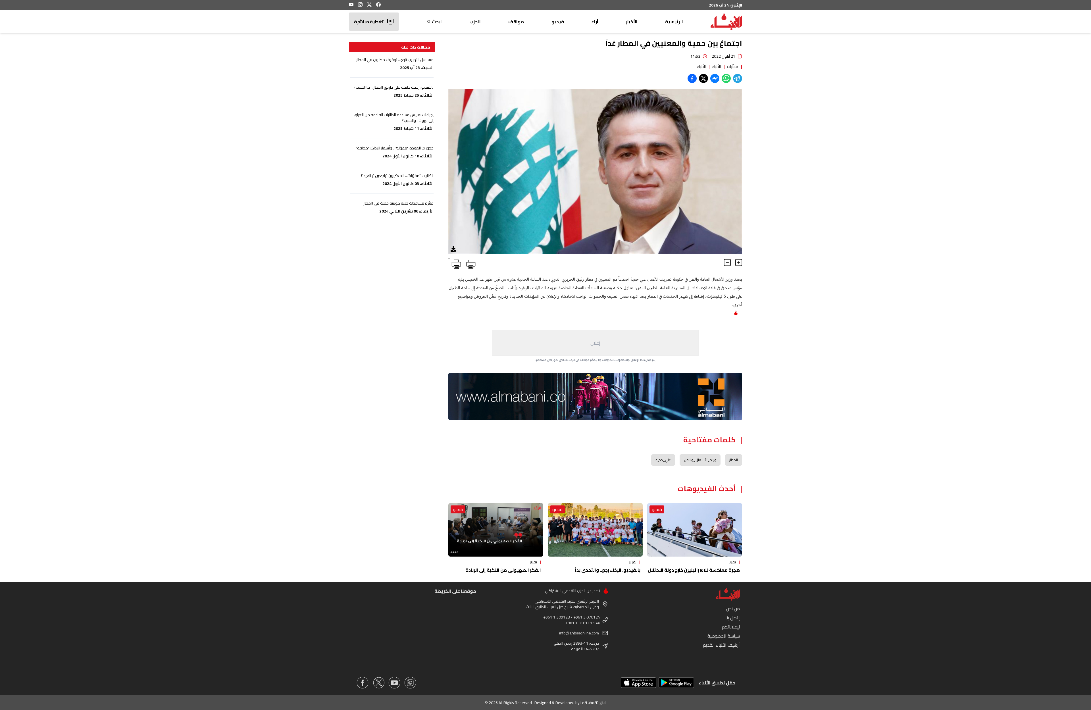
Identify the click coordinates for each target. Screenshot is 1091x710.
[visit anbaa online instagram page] (410, 683)
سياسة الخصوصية (723, 636)
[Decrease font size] (727, 262)
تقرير (732, 562)
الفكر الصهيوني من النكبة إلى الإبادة (503, 570)
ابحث (437, 21)
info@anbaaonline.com (579, 633)
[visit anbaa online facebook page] (362, 683)
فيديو (557, 21)
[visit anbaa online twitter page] (378, 683)
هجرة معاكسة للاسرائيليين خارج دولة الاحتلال (694, 570)
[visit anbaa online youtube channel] (394, 683)
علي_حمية (663, 460)
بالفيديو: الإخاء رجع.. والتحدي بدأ (607, 570)
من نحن (733, 608)
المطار (733, 460)
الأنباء (716, 66)
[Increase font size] (738, 262)
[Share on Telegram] (737, 78)
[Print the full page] (470, 263)
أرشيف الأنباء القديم (721, 645)
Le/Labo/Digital (593, 702)
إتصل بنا (732, 617)
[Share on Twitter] (703, 78)
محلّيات (732, 66)
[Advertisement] (595, 343)
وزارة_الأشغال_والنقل (700, 460)
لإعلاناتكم (731, 626)
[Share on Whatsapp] (726, 78)
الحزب (475, 21)
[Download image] (453, 249)
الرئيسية (674, 21)
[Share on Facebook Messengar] (714, 78)
